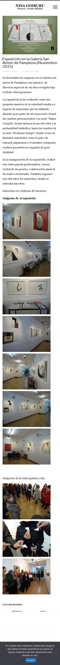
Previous (17, 611)
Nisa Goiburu (11, 71)
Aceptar (31, 660)
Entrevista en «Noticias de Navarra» (25, 190)
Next (43, 611)
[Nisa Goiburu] (30, 7)
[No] (56, 653)
